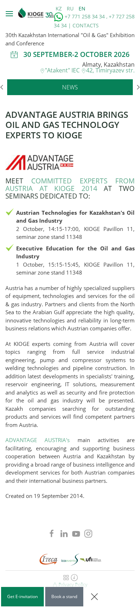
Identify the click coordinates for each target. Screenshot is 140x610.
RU (71, 8)
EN (82, 8)
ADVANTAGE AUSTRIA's (37, 440)
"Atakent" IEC (63, 70)
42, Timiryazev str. (110, 70)
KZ (59, 8)
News (70, 87)
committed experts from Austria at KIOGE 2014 (70, 184)
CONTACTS (86, 25)
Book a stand (64, 596)
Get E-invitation (22, 596)
